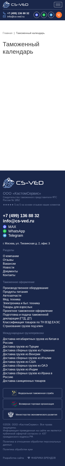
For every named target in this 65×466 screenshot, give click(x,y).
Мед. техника (11, 299)
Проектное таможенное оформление (28, 310)
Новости (8, 267)
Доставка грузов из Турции (21, 346)
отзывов (37, 204)
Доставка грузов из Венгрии (21, 354)
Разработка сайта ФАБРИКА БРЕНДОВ (29, 457)
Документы (10, 271)
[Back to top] (59, 459)
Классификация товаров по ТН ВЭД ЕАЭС (31, 322)
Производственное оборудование (25, 288)
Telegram (15, 235)
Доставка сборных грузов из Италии (27, 358)
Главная (7, 33)
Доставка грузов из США (19, 361)
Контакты (9, 275)
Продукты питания (15, 291)
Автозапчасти (12, 295)
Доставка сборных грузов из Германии (29, 350)
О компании (11, 256)
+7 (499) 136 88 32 (18, 13)
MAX (12, 227)
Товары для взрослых (17, 307)
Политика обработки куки (18, 449)
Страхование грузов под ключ (23, 326)
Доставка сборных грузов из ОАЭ (25, 365)
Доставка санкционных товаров (24, 380)
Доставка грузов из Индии (20, 369)
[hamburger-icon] (58, 4)
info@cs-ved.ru (16, 16)
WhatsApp (16, 231)
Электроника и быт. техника (21, 303)
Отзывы (8, 259)
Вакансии (9, 263)
